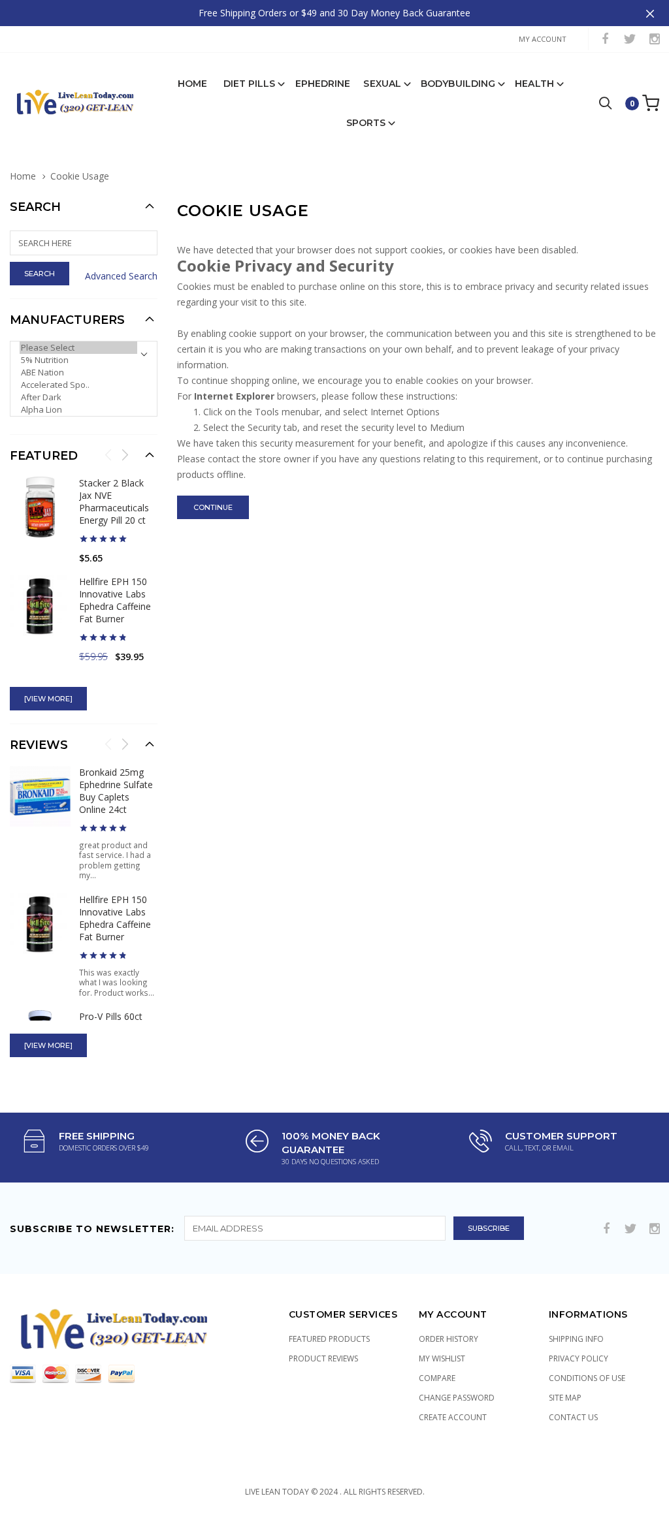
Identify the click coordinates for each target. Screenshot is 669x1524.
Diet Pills (249, 83)
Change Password (457, 1397)
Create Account (453, 1417)
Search (35, 207)
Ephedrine (323, 83)
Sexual (382, 83)
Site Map (565, 1397)
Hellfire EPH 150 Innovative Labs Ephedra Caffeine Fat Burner (115, 600)
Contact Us (573, 1417)
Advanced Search (121, 276)
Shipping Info (576, 1338)
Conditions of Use (587, 1378)
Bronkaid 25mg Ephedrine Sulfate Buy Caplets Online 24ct (116, 791)
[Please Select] (78, 347)
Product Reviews (323, 1358)
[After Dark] (78, 397)
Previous (108, 454)
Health (534, 83)
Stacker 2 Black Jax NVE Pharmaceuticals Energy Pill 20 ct (114, 501)
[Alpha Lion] (78, 410)
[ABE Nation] (78, 372)
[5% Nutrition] (78, 360)
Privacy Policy (578, 1358)
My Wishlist (442, 1358)
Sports (366, 123)
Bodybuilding (458, 83)
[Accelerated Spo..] (78, 385)
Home (192, 83)
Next (124, 454)
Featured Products (329, 1338)
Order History (448, 1338)
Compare (437, 1378)
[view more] (48, 698)
